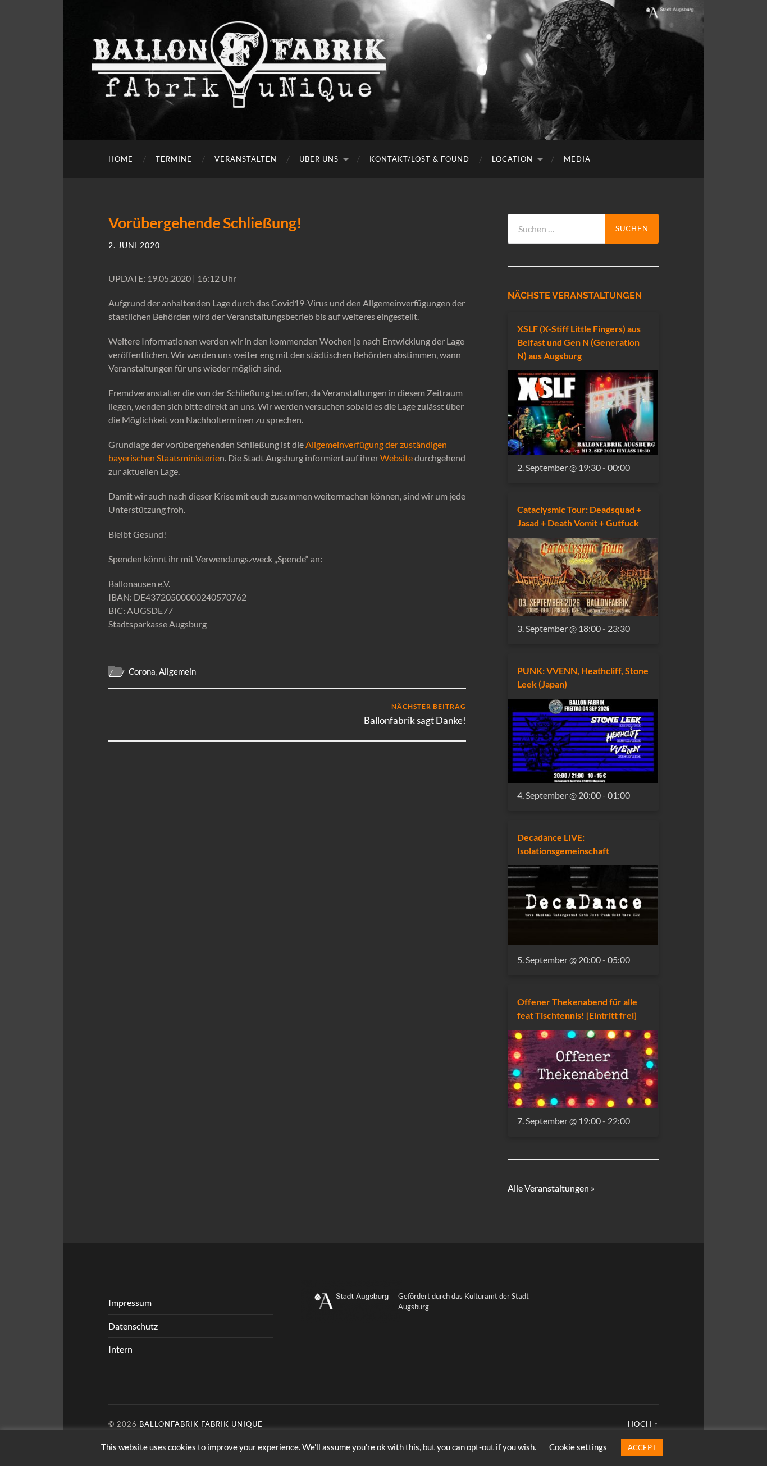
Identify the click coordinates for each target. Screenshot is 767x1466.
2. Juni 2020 (134, 245)
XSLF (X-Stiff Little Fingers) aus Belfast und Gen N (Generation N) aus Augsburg (579, 342)
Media (577, 158)
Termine (174, 158)
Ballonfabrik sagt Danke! (415, 714)
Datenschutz (133, 1326)
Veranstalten (245, 158)
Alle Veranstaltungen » (551, 1188)
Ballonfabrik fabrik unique (201, 1423)
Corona (142, 671)
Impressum (130, 1302)
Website (396, 457)
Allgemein (177, 671)
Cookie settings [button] (578, 1447)
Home (120, 158)
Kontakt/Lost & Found (419, 158)
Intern (120, 1349)
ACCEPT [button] (642, 1447)
